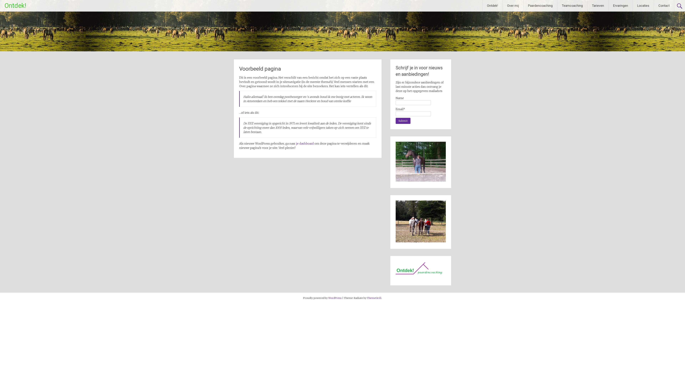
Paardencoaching (540, 5)
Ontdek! (15, 5)
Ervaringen (620, 5)
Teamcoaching (572, 5)
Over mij (513, 5)
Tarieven (598, 5)
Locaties (643, 5)
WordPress (335, 298)
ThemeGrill (374, 298)
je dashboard (305, 143)
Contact (664, 5)
